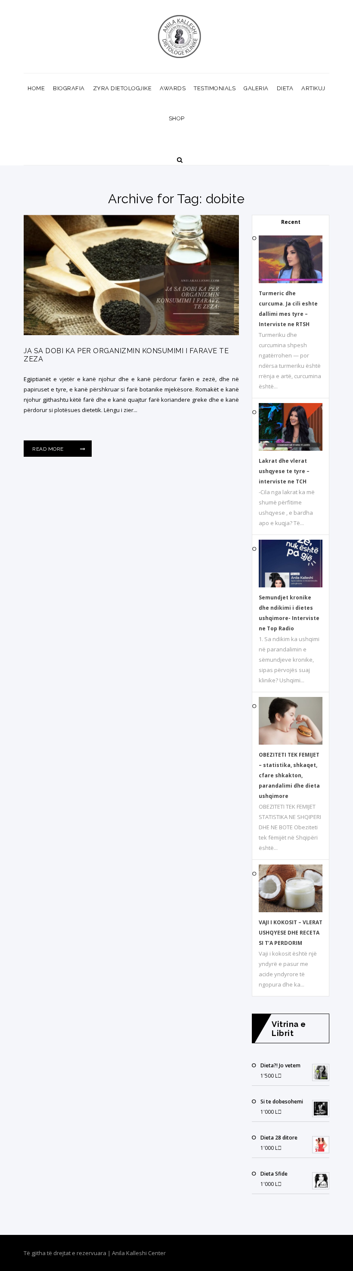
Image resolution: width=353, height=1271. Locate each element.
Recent (290, 222)
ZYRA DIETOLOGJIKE (122, 88)
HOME (36, 88)
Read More (48, 449)
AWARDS (173, 88)
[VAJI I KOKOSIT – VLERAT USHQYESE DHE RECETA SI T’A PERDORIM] (290, 910)
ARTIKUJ (313, 88)
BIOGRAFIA (69, 88)
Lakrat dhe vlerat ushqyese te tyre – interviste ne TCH (284, 471)
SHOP (177, 118)
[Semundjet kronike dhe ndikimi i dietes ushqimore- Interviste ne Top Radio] (290, 585)
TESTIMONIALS (214, 88)
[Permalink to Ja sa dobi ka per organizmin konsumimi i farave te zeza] (131, 333)
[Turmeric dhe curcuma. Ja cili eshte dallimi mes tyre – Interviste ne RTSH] (290, 281)
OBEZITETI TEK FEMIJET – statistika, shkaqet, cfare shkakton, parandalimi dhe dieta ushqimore (289, 775)
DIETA (285, 88)
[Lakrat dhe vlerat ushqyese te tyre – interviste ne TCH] (290, 448)
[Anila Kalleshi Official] (180, 36)
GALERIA (256, 88)
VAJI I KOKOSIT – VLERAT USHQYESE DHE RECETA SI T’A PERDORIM (290, 933)
